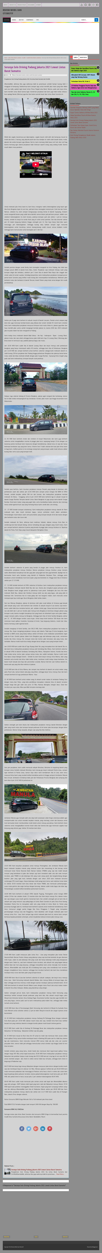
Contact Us (12, 5)
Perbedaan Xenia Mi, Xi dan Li (80, 81)
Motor (21, 20)
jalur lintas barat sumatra (19, 75)
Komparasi (29, 20)
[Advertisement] (51, 38)
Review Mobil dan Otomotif (12, 11)
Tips (37, 20)
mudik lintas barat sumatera (35, 75)
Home (7, 20)
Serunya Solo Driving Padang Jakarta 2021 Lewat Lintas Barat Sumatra (36, 1169)
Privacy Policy (22, 5)
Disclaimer (31, 5)
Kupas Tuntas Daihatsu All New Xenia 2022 (83, 112)
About (5, 5)
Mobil (14, 20)
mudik (27, 75)
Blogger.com (95, 1247)
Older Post (65, 1236)
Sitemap (38, 5)
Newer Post (6, 1236)
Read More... (60, 1174)
